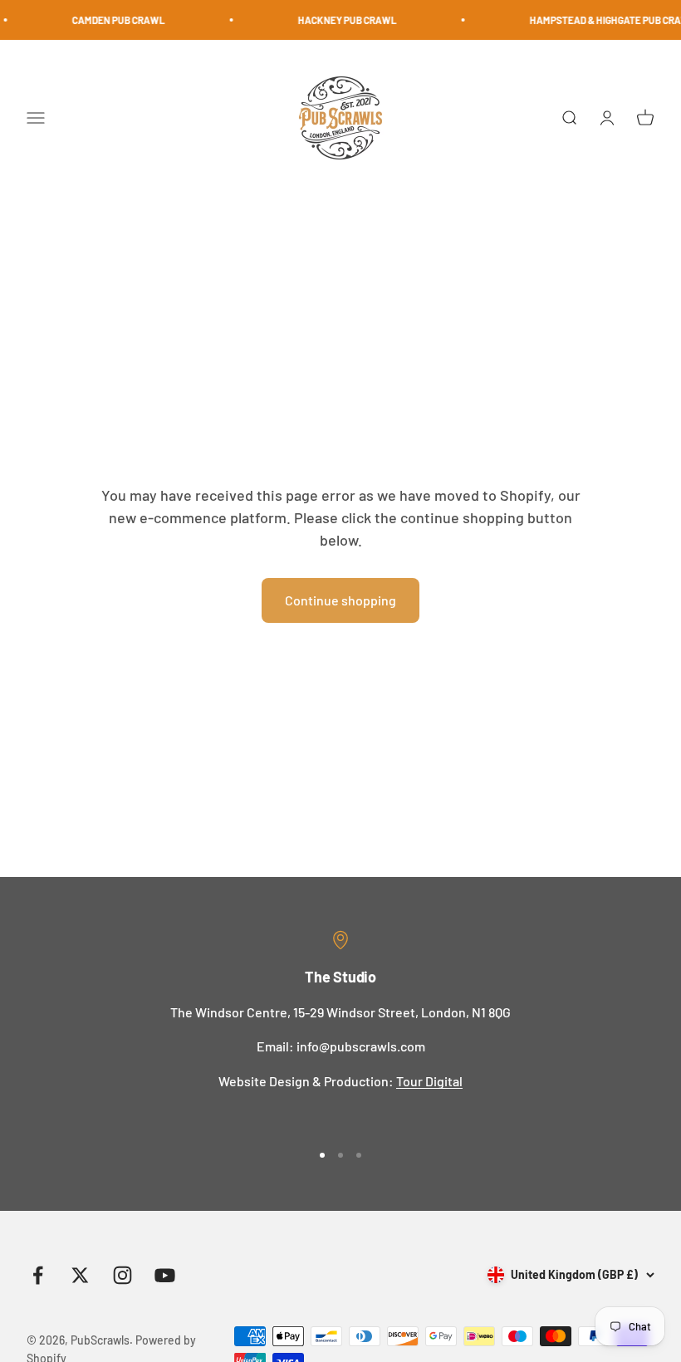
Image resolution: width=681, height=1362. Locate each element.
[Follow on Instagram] (122, 1275)
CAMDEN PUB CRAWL (108, 20)
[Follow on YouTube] (165, 1275)
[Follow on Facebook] (38, 1275)
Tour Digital (429, 1081)
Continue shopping (340, 600)
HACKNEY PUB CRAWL (337, 20)
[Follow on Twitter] (80, 1275)
